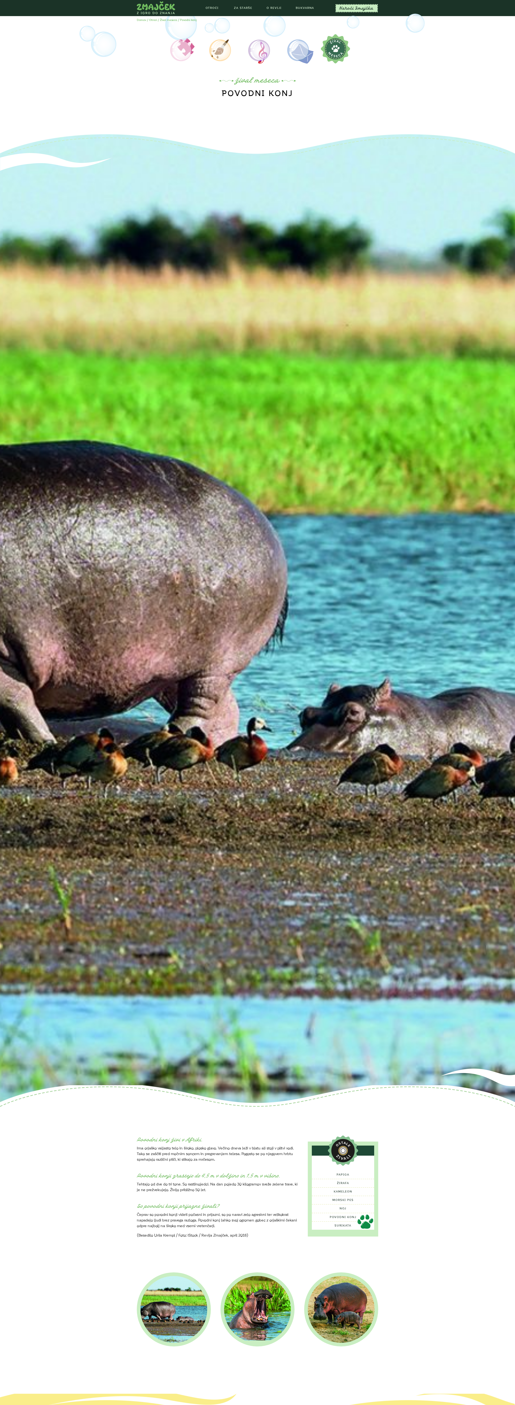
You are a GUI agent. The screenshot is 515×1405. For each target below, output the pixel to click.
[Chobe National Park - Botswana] (173, 1309)
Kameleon (343, 1191)
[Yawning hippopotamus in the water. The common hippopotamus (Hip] (257, 1309)
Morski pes (343, 1200)
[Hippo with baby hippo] (341, 1309)
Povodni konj (343, 1217)
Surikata (343, 1225)
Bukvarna (305, 7)
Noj (343, 1208)
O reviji (274, 7)
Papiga (343, 1174)
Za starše (243, 7)
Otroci (212, 7)
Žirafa (343, 1183)
